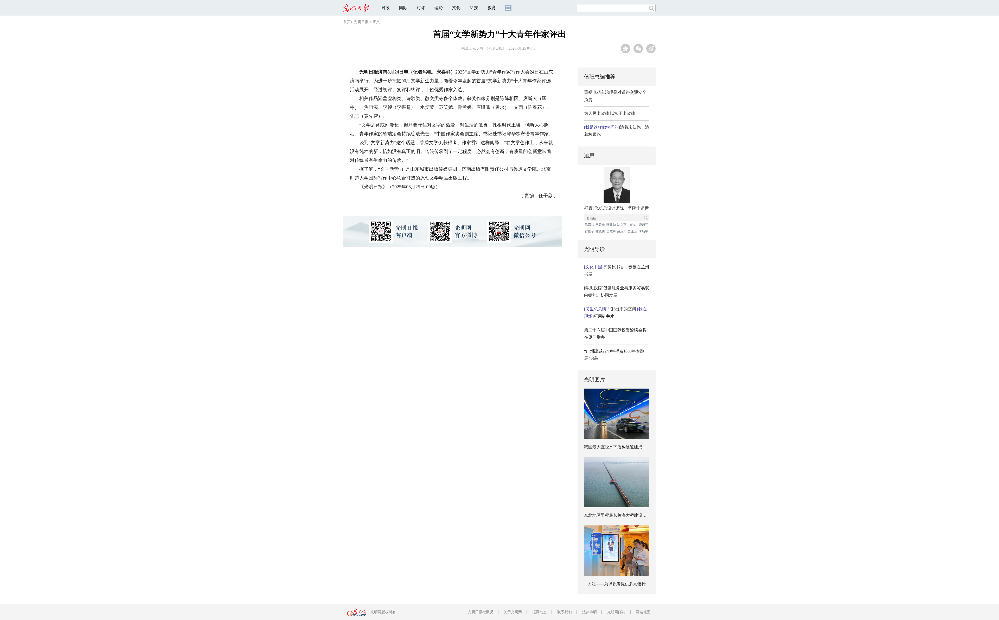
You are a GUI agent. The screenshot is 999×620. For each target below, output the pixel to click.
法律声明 (589, 612)
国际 (403, 7)
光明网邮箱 (616, 612)
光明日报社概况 (480, 612)
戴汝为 (621, 231)
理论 (438, 7)
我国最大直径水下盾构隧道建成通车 (617, 447)
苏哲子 (589, 231)
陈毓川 (600, 231)
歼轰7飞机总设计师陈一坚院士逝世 (616, 208)
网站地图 (643, 612)
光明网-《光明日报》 (489, 48)
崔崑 (633, 224)
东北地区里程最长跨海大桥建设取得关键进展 (625, 515)
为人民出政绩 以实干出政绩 (609, 113)
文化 (456, 7)
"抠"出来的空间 (610, 309)
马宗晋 (589, 224)
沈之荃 (621, 224)
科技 (474, 7)
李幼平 (643, 231)
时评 (421, 7)
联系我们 (564, 612)
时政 (385, 7)
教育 (492, 7)
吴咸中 (611, 231)
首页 (347, 22)
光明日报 (361, 22)
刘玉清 (632, 231)
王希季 (600, 224)
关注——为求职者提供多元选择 (616, 584)
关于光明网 (513, 612)
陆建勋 (611, 224)
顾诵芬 (643, 224)
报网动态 (539, 612)
